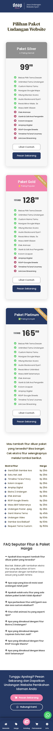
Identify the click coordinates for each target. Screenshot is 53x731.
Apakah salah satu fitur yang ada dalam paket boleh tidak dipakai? (24, 594)
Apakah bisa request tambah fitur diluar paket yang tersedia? (25, 558)
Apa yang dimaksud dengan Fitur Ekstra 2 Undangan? (24, 623)
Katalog (26, 728)
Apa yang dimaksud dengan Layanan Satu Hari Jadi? (21, 633)
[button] (27, 155)
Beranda (6, 728)
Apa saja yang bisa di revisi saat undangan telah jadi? (24, 584)
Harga (16, 728)
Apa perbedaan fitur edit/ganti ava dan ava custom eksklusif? (26, 604)
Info (47, 728)
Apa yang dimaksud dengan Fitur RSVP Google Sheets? (24, 642)
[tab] (26, 558)
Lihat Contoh (26, 147)
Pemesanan (37, 728)
